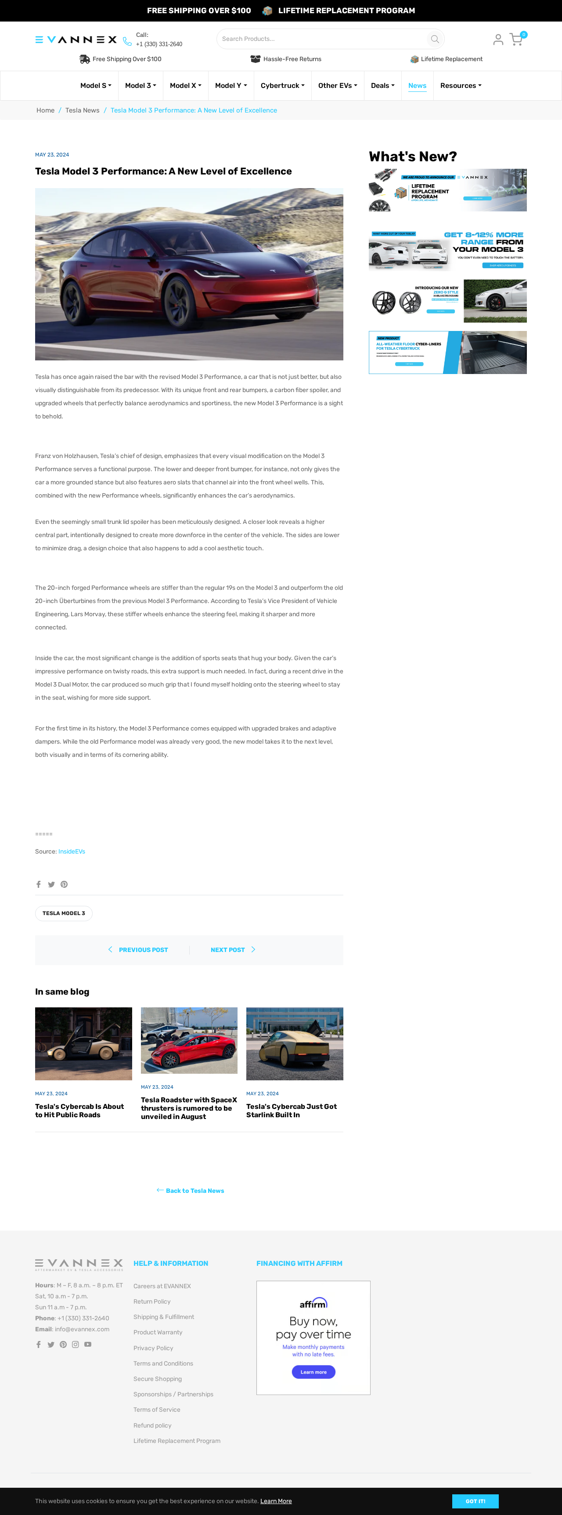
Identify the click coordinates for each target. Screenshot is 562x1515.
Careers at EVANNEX (162, 1286)
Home (45, 110)
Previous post (143, 950)
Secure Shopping (157, 1379)
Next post (228, 950)
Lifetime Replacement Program (176, 1441)
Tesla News (82, 110)
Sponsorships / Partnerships (173, 1394)
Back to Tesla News (195, 1190)
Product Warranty (158, 1332)
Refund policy (152, 1425)
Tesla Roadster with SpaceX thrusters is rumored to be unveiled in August (189, 1108)
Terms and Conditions (163, 1363)
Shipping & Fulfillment (163, 1317)
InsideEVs (71, 851)
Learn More (276, 1501)
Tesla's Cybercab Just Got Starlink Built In (291, 1110)
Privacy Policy (153, 1348)
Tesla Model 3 (64, 913)
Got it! (475, 1501)
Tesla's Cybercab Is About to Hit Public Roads (79, 1110)
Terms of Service (156, 1409)
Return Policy (152, 1301)
